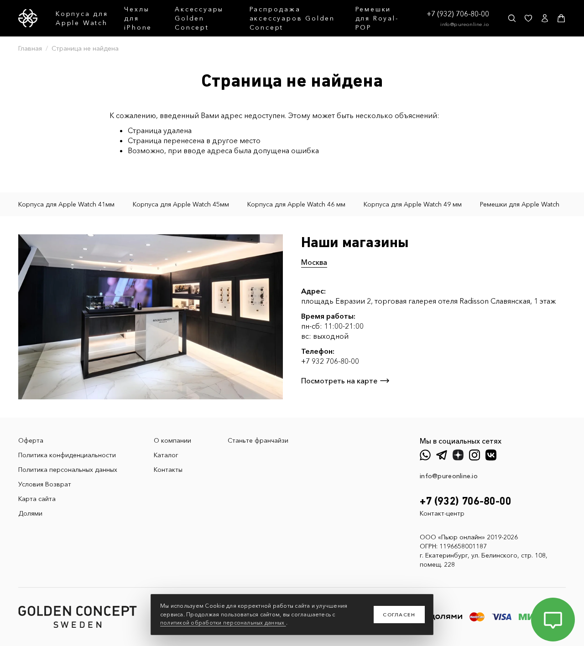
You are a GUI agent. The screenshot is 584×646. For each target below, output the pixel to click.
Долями (30, 513)
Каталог (166, 455)
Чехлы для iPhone (138, 18)
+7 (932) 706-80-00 (458, 13)
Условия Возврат (44, 484)
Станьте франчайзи (258, 440)
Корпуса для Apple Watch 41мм (66, 204)
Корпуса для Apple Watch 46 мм (296, 204)
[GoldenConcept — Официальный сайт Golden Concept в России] (27, 18)
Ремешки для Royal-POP (377, 18)
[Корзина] (561, 18)
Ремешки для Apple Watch (519, 204)
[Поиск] (511, 18)
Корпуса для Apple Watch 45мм (181, 204)
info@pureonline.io (464, 24)
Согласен (399, 614)
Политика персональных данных (67, 469)
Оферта (30, 440)
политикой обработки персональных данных (223, 622)
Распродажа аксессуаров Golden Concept (292, 18)
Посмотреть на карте (339, 380)
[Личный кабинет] (544, 18)
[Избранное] (528, 18)
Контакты (168, 469)
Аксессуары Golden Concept (199, 18)
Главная (30, 48)
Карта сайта (37, 499)
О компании (172, 440)
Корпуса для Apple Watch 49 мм (413, 204)
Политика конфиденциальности (67, 455)
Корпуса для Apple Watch (82, 18)
